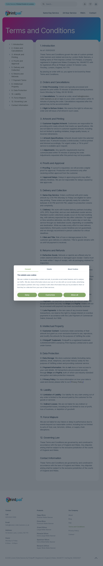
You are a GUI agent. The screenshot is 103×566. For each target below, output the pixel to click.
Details (49, 269)
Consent (28, 269)
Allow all (74, 295)
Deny (27, 295)
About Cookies (73, 269)
